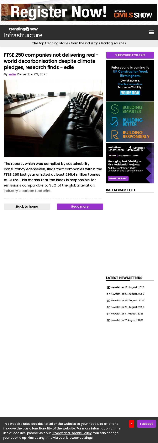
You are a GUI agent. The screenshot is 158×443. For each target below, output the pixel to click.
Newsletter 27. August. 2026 (127, 287)
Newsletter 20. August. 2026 (127, 307)
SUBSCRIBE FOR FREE (130, 55)
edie (12, 74)
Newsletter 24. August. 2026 (127, 300)
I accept (146, 424)
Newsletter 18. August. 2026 (127, 313)
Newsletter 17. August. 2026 (127, 320)
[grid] (130, 303)
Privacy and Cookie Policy (72, 433)
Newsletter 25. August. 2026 (127, 294)
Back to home (27, 206)
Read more (79, 206)
